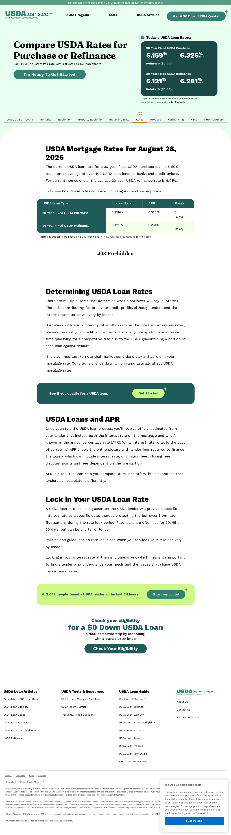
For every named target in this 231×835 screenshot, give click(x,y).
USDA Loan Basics (14, 714)
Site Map (42, 775)
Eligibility (64, 119)
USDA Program (77, 15)
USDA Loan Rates (129, 738)
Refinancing (176, 119)
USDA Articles (148, 15)
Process (155, 119)
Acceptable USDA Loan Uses (21, 699)
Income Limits (119, 119)
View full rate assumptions (155, 102)
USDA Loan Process (15, 722)
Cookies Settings (179, 810)
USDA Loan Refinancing (133, 753)
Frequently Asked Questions (78, 714)
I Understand (194, 821)
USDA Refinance (13, 738)
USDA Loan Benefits (131, 706)
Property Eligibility (90, 119)
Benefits (45, 119)
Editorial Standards (188, 717)
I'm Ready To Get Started (49, 74)
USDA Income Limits (73, 706)
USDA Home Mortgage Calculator (81, 699)
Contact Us (183, 709)
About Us (182, 701)
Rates (139, 119)
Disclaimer (20, 775)
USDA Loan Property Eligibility (137, 722)
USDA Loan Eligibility (16, 706)
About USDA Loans (20, 119)
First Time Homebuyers (207, 119)
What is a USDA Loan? (132, 699)
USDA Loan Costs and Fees (20, 730)
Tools (112, 15)
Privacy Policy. (203, 813)
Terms (31, 775)
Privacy (8, 775)
